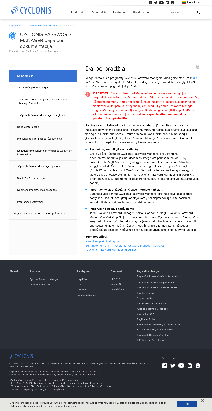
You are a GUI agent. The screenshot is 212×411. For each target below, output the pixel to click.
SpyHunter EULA (145, 314)
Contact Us (116, 284)
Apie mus (115, 278)
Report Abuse (118, 289)
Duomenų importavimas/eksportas (37, 190)
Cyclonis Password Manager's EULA (155, 282)
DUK (79, 284)
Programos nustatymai (30, 202)
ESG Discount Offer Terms (150, 340)
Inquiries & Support (87, 295)
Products (35, 271)
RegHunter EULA (146, 319)
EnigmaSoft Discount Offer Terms (154, 335)
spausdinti (197, 67)
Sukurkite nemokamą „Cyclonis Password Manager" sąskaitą (43, 101)
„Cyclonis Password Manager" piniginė (39, 166)
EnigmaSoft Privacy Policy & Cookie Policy (158, 324)
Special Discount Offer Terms (152, 303)
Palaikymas (120, 12)
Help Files (82, 279)
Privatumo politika (146, 293)
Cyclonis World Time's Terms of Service (157, 287)
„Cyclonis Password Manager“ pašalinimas (41, 213)
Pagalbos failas (16, 25)
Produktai (77, 12)
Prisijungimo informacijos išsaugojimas (39, 138)
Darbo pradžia (25, 76)
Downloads (82, 289)
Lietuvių (191, 2)
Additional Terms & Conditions (152, 308)
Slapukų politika (145, 298)
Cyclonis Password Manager (43, 25)
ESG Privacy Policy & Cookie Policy (155, 329)
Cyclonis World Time (40, 284)
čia (195, 78)
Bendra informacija (28, 127)
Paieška (199, 12)
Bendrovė (139, 12)
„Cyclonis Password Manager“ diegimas (42, 115)
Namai (14, 271)
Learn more (70, 406)
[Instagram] (172, 2)
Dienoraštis (99, 12)
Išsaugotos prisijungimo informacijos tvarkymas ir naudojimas (44, 152)
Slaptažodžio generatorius (32, 178)
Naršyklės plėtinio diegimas (35, 87)
